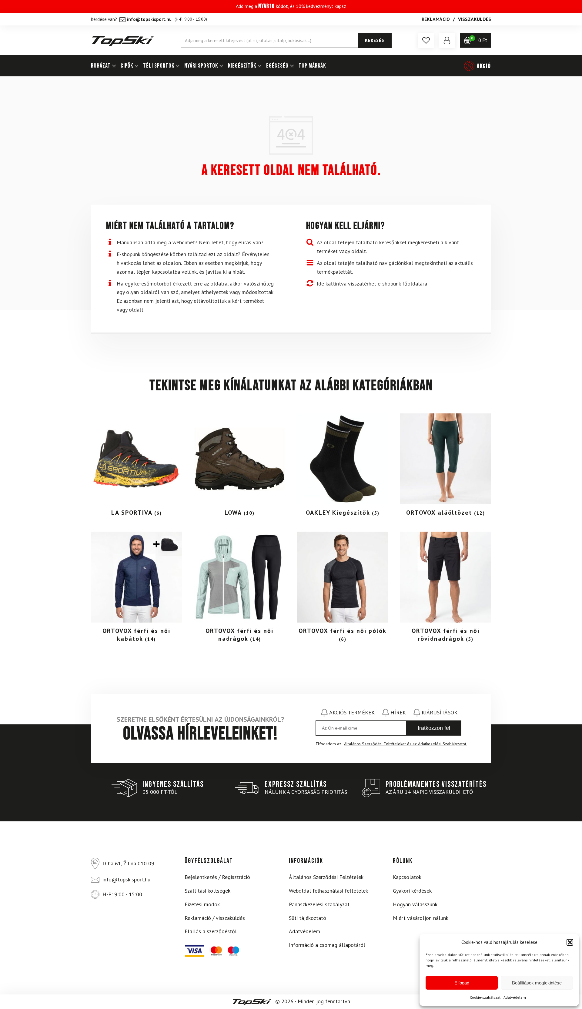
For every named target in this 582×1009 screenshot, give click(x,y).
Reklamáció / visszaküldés (215, 917)
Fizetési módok (202, 904)
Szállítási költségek (207, 890)
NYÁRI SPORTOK (201, 66)
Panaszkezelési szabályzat (319, 904)
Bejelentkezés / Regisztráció (217, 877)
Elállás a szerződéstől (211, 931)
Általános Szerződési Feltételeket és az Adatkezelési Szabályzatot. (405, 744)
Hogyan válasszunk (415, 904)
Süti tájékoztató (307, 917)
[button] (570, 942)
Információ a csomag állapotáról (327, 944)
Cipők (127, 66)
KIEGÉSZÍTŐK (242, 66)
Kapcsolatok (407, 877)
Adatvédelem (514, 997)
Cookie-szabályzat (485, 997)
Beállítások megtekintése (537, 982)
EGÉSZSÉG (277, 66)
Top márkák (312, 66)
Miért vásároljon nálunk (420, 917)
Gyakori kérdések (412, 890)
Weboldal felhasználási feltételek (328, 890)
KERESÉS (374, 40)
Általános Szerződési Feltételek (326, 877)
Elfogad (461, 982)
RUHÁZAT (101, 66)
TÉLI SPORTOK (158, 66)
